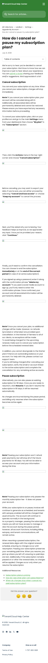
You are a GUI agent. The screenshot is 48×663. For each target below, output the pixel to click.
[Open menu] (44, 4)
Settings (28, 27)
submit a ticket (16, 73)
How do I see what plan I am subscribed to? (25, 578)
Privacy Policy (7, 654)
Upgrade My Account (10, 29)
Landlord (19, 27)
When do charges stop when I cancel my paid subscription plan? (24, 582)
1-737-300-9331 (32, 650)
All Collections (7, 27)
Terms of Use (7, 650)
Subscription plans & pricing (18, 575)
